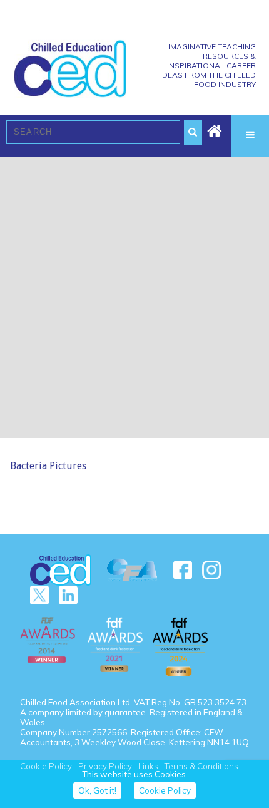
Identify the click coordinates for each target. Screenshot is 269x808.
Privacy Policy (105, 766)
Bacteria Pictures (48, 466)
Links (148, 766)
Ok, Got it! (97, 790)
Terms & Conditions (201, 766)
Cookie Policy (46, 766)
